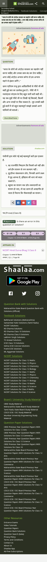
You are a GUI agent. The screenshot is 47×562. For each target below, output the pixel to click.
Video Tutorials (10, 525)
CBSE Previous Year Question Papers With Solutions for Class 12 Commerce (22, 434)
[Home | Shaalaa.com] (15, 3)
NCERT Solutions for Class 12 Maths (19, 360)
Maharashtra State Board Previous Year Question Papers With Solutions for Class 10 (23, 477)
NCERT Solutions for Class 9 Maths (19, 389)
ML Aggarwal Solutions (14, 351)
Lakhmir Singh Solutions (14, 337)
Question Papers (11, 528)
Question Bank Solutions (14, 531)
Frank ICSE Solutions (13, 348)
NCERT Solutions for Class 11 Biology (20, 380)
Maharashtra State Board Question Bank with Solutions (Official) (24, 309)
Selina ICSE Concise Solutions (17, 346)
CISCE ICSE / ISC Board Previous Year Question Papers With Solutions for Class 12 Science (23, 502)
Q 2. (23, 233)
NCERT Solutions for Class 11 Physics (20, 375)
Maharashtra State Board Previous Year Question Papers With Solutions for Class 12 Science (23, 470)
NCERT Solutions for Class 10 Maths (19, 383)
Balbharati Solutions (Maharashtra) (19, 320)
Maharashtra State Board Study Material (21, 406)
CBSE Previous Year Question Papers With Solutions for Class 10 (22, 445)
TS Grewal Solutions (12, 340)
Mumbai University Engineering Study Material (20, 416)
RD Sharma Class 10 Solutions (17, 331)
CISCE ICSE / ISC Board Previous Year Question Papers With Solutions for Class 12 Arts (23, 485)
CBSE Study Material (13, 404)
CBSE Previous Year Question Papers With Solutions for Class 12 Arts (22, 428)
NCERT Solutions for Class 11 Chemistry (21, 377)
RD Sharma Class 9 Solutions (16, 334)
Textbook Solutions (14, 315)
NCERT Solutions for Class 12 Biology (20, 369)
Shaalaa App (9, 548)
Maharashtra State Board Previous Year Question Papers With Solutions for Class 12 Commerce (23, 461)
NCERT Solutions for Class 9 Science (19, 392)
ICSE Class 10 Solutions (14, 343)
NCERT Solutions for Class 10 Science (20, 386)
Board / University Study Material (22, 399)
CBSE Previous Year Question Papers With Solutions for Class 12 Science (22, 440)
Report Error (10, 221)
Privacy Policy (10, 537)
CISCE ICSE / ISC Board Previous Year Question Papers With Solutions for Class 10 (23, 509)
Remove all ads (37, 28)
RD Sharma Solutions (13, 328)
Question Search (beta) (14, 534)
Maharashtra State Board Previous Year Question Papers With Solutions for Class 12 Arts (23, 453)
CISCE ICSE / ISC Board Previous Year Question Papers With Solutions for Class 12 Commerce (23, 493)
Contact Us (8, 542)
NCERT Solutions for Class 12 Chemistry (21, 366)
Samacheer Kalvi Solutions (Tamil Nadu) (21, 323)
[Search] (43, 3)
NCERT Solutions (11, 325)
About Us (8, 545)
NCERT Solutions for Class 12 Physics (20, 363)
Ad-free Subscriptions (13, 551)
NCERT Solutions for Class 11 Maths (19, 372)
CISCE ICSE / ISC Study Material (17, 412)
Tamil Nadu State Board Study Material (21, 409)
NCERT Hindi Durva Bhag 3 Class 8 (19, 250)
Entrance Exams (11, 522)
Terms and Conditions (13, 540)
